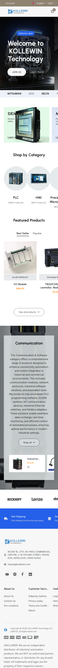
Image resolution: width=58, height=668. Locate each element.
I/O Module (20, 284)
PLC (16, 197)
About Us (9, 588)
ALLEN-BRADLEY (20, 277)
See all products (27, 312)
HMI (39, 197)
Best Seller (23, 233)
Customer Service (39, 588)
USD (50, 3)
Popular (37, 233)
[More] (18, 3)
